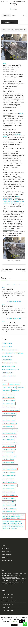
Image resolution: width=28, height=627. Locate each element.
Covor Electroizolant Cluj (8, 426)
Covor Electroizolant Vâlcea (9, 511)
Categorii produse (9, 22)
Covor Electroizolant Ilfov (8, 462)
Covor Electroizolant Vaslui (9, 505)
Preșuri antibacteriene (7, 372)
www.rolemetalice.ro (8, 230)
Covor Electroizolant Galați (9, 446)
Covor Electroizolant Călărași (9, 436)
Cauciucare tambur (7, 359)
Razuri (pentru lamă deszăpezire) (10, 369)
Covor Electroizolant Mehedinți (10, 469)
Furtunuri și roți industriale (8, 376)
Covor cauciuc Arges (7, 306)
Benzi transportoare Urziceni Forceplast (7, 270)
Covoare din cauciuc (7, 343)
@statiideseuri (15, 390)
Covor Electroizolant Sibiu (9, 488)
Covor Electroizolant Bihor (9, 407)
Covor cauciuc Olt (7, 607)
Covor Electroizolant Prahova (9, 482)
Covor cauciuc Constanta (8, 323)
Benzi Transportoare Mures (21, 270)
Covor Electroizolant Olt (8, 479)
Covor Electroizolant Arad (8, 397)
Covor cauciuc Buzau (7, 289)
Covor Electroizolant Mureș (9, 472)
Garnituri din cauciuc (7, 346)
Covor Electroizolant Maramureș (10, 465)
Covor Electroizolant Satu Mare (10, 485)
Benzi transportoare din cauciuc (10, 350)
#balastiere (5, 384)
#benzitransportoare (8, 69)
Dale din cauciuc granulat (8, 366)
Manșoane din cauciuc (7, 356)
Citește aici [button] (14, 621)
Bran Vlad (14, 68)
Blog (4, 63)
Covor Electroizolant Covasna (9, 433)
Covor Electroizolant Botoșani (9, 413)
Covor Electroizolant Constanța (10, 430)
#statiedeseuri (21, 387)
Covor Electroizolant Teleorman (10, 495)
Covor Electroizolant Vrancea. (9, 508)
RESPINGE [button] (14, 625)
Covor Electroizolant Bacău (9, 403)
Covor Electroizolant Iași (8, 459)
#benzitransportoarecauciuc (9, 387)
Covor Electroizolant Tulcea (9, 501)
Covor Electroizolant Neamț (9, 475)
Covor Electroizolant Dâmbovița (10, 443)
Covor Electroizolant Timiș (9, 498)
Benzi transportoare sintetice (9, 363)
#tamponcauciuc (6, 390)
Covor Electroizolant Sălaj (8, 492)
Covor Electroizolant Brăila (9, 420)
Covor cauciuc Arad (8, 610)
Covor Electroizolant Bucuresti (10, 423)
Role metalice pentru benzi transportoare (12, 353)
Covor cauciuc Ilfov (8, 604)
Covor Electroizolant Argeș (9, 400)
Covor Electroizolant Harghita (9, 456)
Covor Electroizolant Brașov (9, 416)
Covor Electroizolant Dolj (8, 439)
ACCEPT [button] (22, 621)
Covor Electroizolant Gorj (8, 452)
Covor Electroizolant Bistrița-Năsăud (11, 410)
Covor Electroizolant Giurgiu (9, 449)
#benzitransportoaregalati (9, 71)
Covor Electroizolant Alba (8, 394)
